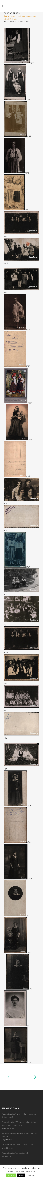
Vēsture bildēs (14, 21)
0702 (29, 952)
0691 (29, 805)
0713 (29, 1062)
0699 (28, 915)
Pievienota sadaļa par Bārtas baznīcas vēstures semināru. (19, 1135)
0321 (28, 99)
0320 (32, 63)
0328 (28, 329)
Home (6, 21)
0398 (28, 476)
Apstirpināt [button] (11, 1175)
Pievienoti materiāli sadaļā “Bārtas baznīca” (18, 1145)
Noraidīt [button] (21, 1175)
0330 (30, 403)
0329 (28, 366)
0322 (29, 136)
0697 (29, 842)
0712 (28, 1026)
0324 (27, 209)
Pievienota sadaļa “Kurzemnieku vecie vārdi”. (19, 1114)
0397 (30, 439)
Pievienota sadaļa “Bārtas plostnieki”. (15, 1153)
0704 (31, 989)
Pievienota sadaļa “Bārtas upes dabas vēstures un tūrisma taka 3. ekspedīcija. (20, 1123)
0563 (28, 567)
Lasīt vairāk (31, 1175)
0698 (29, 879)
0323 (27, 173)
